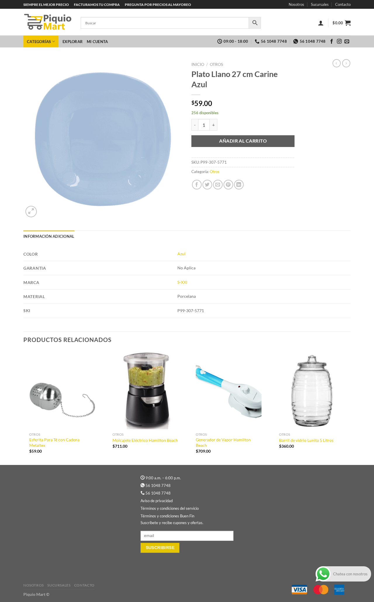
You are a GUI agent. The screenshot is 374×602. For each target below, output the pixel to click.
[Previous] (23, 407)
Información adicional (48, 236)
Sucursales (320, 4)
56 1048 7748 (158, 485)
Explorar (73, 41)
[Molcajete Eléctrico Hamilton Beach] (145, 390)
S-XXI (182, 282)
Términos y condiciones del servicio (170, 508)
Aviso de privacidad (157, 500)
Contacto (343, 4)
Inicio (197, 64)
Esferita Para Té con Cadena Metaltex (54, 442)
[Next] (350, 407)
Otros (216, 64)
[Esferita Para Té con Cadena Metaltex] (62, 390)
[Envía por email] (218, 184)
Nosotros (296, 4)
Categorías (39, 41)
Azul (181, 253)
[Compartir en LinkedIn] (239, 184)
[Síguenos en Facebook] (331, 41)
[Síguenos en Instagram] (339, 41)
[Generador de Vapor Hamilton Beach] (229, 390)
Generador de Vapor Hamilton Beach (223, 442)
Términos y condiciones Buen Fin (167, 516)
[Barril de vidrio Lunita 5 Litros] (312, 390)
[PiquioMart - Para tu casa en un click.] (47, 22)
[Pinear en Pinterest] (228, 184)
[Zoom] (31, 211)
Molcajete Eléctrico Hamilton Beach (145, 440)
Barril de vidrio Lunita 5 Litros (306, 440)
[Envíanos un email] (346, 41)
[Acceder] (321, 22)
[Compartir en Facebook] (197, 184)
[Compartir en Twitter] (207, 184)
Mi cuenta (97, 41)
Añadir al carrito (243, 140)
